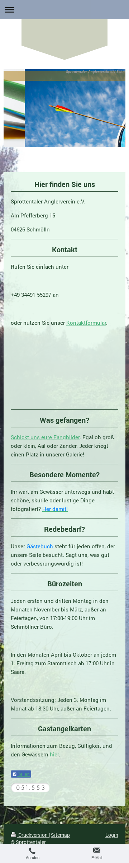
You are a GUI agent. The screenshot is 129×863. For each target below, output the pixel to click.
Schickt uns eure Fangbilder (45, 437)
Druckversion (33, 834)
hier (54, 754)
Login (111, 834)
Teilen (23, 774)
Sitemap (60, 834)
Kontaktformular (86, 322)
